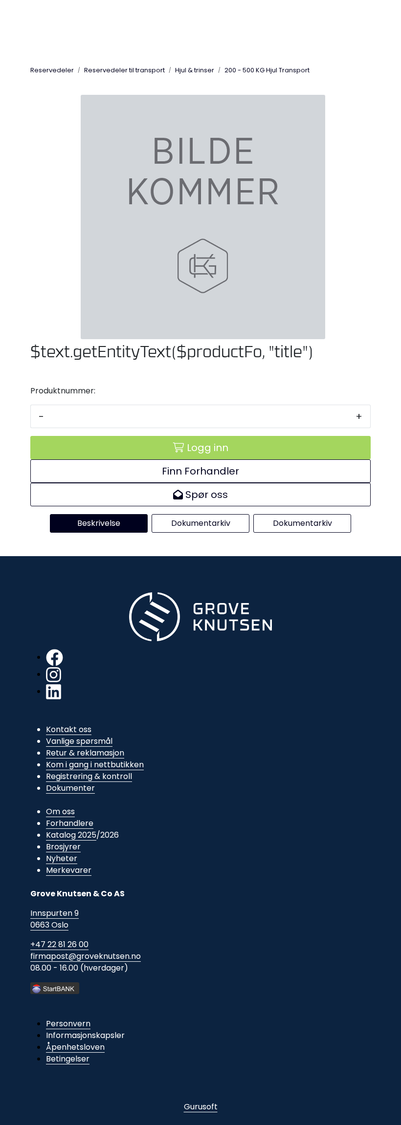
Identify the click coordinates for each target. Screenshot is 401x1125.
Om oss (60, 811)
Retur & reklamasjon (85, 752)
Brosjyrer (63, 846)
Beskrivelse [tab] (98, 523)
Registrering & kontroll (89, 776)
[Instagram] (53, 674)
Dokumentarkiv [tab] (200, 523)
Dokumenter (70, 788)
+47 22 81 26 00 (59, 944)
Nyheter (61, 858)
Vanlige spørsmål (79, 741)
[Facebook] (54, 657)
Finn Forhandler (200, 471)
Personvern (68, 1023)
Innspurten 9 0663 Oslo (54, 919)
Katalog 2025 (71, 835)
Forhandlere (69, 823)
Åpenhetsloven (75, 1047)
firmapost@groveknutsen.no (85, 956)
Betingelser (67, 1058)
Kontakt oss (68, 729)
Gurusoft (201, 1106)
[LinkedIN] (53, 691)
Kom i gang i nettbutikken (95, 764)
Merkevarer (68, 870)
